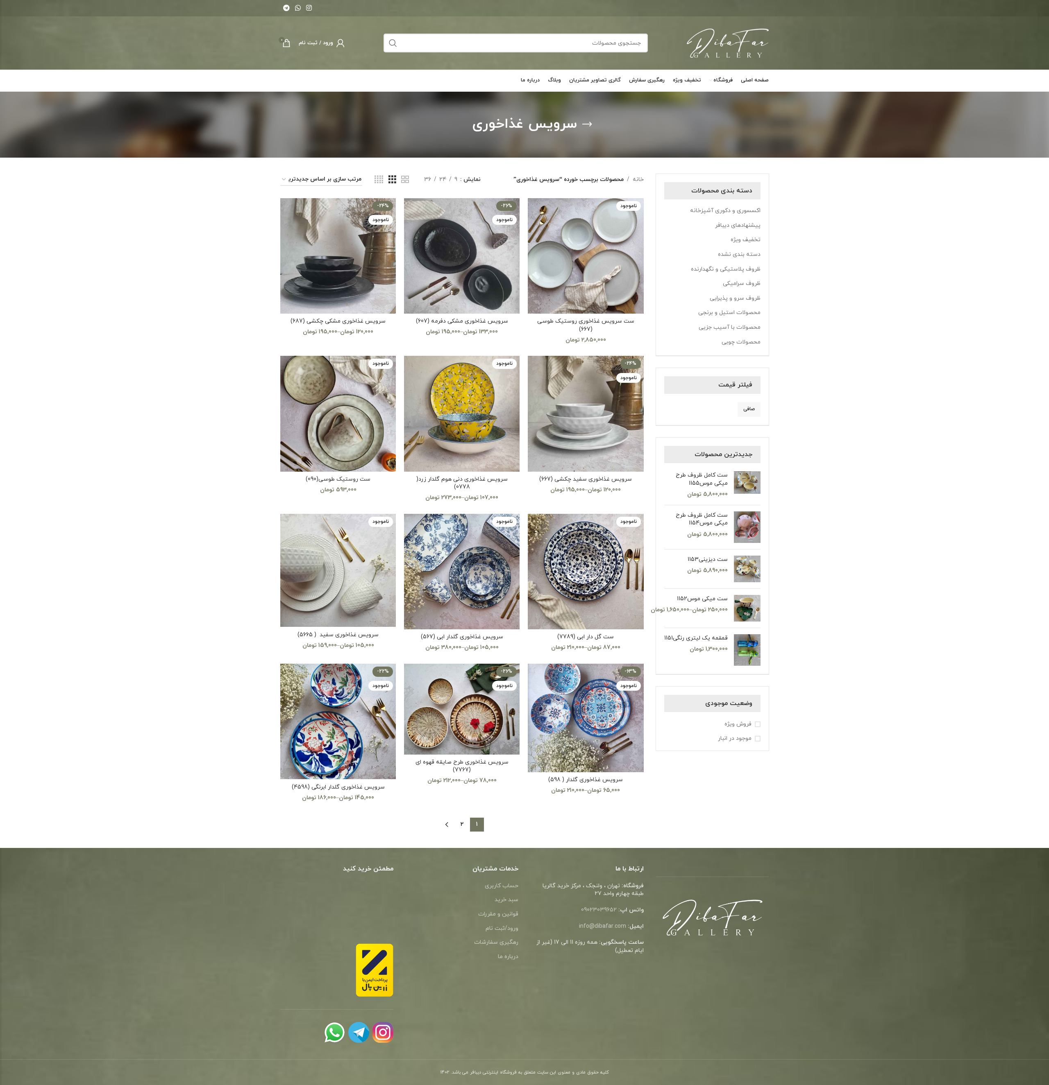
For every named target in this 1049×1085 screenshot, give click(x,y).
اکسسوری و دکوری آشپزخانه (725, 211)
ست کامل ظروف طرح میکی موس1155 (702, 479)
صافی (749, 409)
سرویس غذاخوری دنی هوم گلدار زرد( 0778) (462, 483)
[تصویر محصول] (585, 256)
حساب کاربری (501, 886)
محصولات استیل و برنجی (729, 312)
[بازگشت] (587, 124)
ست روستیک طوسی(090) (338, 479)
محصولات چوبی (741, 342)
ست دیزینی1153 (708, 559)
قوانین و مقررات (498, 914)
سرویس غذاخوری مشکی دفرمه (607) (462, 321)
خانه (638, 179)
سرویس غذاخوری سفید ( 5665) (338, 635)
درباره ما (508, 957)
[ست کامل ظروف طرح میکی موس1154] (747, 527)
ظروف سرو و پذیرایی (735, 298)
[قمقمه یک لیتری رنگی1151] (747, 650)
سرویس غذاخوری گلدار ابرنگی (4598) (338, 787)
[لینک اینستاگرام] (309, 8)
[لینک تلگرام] (286, 8)
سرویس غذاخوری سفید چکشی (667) (585, 479)
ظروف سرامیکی (742, 283)
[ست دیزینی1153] (747, 569)
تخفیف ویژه (746, 240)
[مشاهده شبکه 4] (379, 179)
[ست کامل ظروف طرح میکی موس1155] (747, 485)
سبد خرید (506, 900)
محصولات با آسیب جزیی (730, 327)
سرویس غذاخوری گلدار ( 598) (585, 780)
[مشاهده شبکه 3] (392, 179)
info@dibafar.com (602, 926)
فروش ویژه (738, 724)
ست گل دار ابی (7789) (585, 637)
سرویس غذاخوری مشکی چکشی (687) (338, 321)
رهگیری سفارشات (496, 942)
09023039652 (599, 910)
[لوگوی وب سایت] (728, 42)
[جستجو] (393, 43)
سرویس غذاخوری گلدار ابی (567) (462, 637)
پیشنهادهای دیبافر (738, 225)
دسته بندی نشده (739, 254)
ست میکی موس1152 (702, 599)
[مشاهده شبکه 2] (405, 179)
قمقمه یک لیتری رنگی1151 (696, 638)
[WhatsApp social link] (297, 8)
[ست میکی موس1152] (747, 608)
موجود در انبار (735, 738)
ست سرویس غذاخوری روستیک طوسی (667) (585, 325)
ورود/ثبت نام (502, 928)
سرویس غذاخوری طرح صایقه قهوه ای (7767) (462, 766)
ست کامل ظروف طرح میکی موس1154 (702, 519)
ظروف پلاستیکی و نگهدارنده (726, 269)
